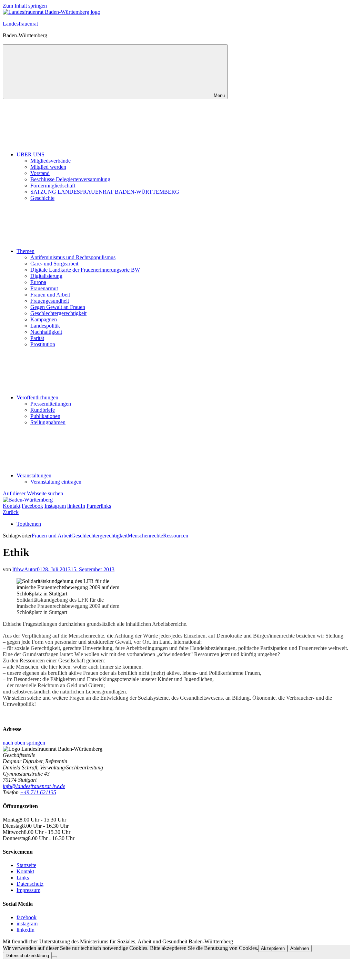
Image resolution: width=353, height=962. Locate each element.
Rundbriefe (42, 410)
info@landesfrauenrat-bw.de (34, 786)
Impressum (28, 890)
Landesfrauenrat (20, 24)
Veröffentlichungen (37, 397)
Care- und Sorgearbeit (54, 263)
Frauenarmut (44, 288)
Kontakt (25, 871)
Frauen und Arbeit (50, 295)
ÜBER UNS (30, 154)
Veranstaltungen (34, 475)
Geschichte (42, 198)
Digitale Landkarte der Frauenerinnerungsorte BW (85, 270)
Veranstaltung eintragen (55, 482)
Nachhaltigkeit (46, 332)
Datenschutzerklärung (27, 955)
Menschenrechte (145, 535)
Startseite (26, 865)
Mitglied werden (48, 167)
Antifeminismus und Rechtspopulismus (72, 257)
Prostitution (42, 344)
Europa (38, 282)
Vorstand (40, 173)
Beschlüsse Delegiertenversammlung (70, 179)
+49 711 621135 (38, 792)
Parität (37, 338)
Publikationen (45, 416)
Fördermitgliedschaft (52, 185)
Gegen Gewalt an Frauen (57, 307)
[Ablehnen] (54, 957)
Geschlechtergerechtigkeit (58, 313)
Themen (25, 251)
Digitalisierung (46, 276)
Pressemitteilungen (50, 404)
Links (23, 878)
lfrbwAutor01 (27, 569)
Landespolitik (45, 326)
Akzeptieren (273, 948)
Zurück (11, 512)
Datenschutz (30, 884)
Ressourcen (175, 535)
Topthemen (29, 524)
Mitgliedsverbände (50, 161)
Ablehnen (299, 948)
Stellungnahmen (47, 422)
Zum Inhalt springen (25, 6)
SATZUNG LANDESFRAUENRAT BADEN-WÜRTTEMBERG (104, 192)
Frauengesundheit (49, 301)
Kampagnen (43, 319)
